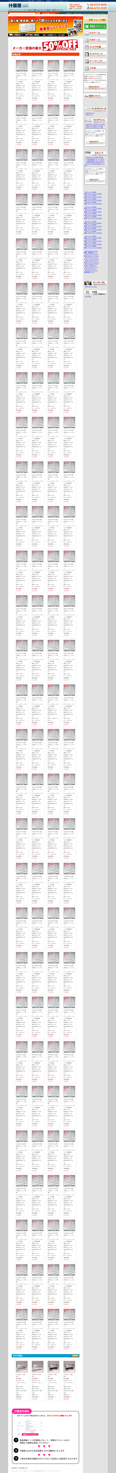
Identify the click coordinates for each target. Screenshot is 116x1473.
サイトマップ (87, 13)
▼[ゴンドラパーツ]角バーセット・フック (91, 255)
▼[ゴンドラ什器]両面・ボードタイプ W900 (93, 228)
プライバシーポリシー (100, 13)
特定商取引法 (23, 1468)
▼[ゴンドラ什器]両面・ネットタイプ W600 (93, 237)
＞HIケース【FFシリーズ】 (94, 126)
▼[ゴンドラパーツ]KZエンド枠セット (91, 264)
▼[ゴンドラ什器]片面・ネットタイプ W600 (93, 207)
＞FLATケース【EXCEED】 (94, 157)
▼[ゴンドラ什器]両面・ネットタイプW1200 (93, 246)
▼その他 (88, 296)
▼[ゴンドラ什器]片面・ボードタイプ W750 (93, 196)
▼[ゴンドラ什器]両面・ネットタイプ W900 (93, 243)
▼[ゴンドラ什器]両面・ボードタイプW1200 (93, 232)
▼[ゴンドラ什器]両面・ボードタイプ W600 (93, 222)
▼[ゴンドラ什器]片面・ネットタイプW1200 (93, 217)
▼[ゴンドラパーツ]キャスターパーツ (91, 268)
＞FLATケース (90, 113)
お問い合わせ (78, 13)
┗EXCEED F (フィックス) (94, 159)
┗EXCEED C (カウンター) (94, 162)
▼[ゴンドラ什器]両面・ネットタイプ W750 (93, 240)
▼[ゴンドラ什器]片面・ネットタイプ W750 (93, 211)
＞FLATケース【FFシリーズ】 (95, 124)
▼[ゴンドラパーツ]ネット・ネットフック (91, 258)
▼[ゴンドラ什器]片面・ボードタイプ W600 (93, 193)
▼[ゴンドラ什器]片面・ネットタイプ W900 (93, 214)
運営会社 (69, 13)
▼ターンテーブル (91, 286)
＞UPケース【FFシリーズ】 (94, 127)
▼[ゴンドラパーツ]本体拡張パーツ (91, 271)
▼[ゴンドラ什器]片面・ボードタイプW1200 (93, 202)
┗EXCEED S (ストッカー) (94, 160)
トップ (104, 15)
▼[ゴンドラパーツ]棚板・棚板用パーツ (91, 251)
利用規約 (14, 1468)
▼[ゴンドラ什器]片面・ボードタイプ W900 (93, 199)
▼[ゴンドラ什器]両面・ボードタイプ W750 (93, 225)
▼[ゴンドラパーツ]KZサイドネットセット (91, 261)
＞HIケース (89, 114)
